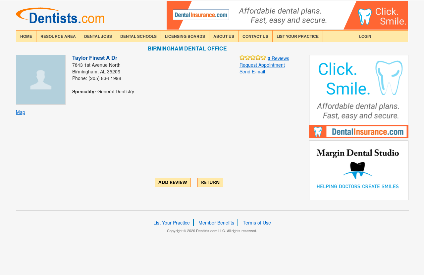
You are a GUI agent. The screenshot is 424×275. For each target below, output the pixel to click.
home (26, 36)
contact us (255, 36)
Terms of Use (257, 222)
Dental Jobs (98, 36)
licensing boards (185, 36)
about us (223, 36)
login (365, 36)
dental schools (138, 36)
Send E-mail (252, 71)
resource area (58, 36)
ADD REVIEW (172, 182)
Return (210, 182)
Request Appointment (262, 64)
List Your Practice (298, 36)
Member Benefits (216, 222)
